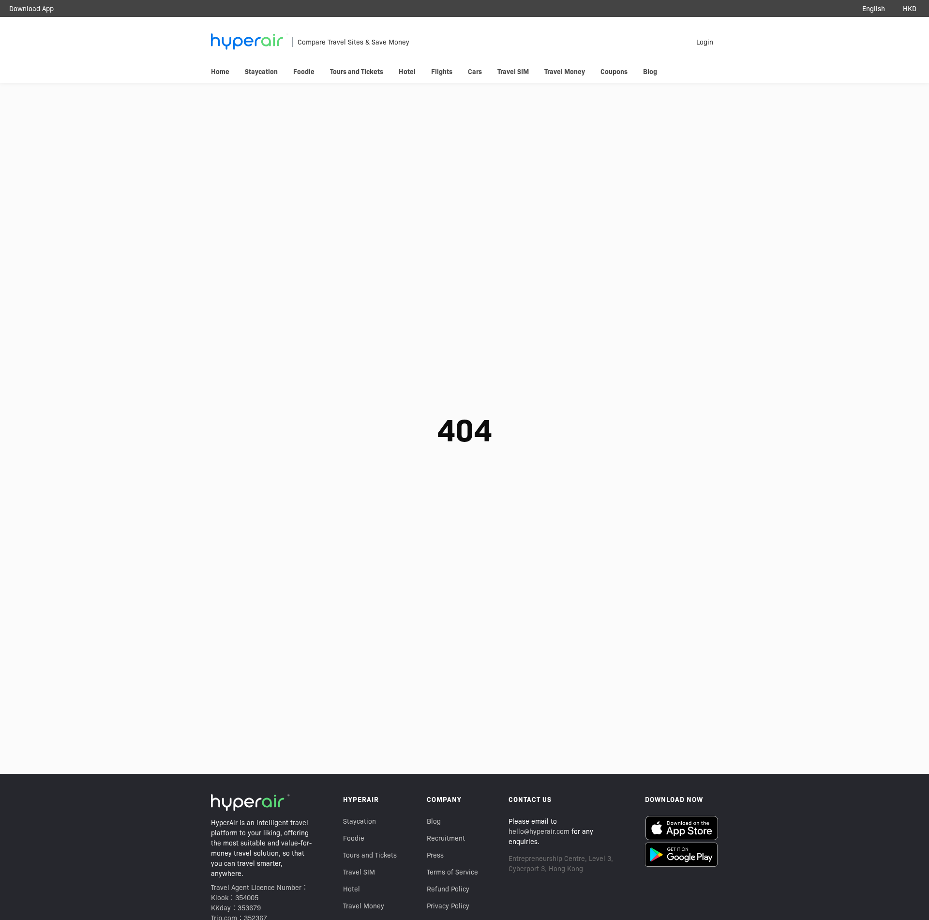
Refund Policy (448, 888)
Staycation (359, 821)
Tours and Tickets (370, 855)
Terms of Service (452, 871)
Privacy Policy (448, 905)
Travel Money (363, 905)
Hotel (351, 888)
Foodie (353, 838)
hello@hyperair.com (539, 831)
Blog (434, 821)
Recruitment (446, 838)
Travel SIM (359, 871)
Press (435, 855)
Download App (31, 8)
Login (704, 41)
